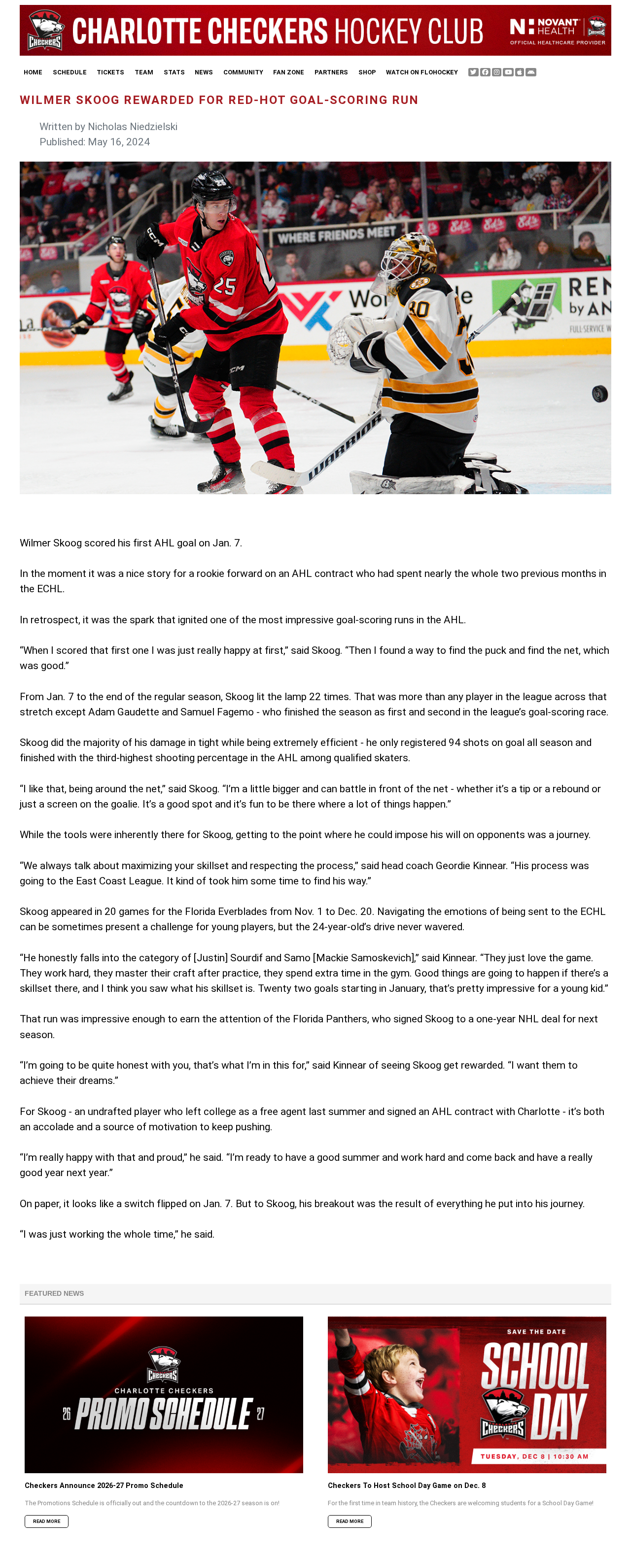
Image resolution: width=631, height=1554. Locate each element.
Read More (46, 1521)
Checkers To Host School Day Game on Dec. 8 (407, 1486)
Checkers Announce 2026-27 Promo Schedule (104, 1486)
